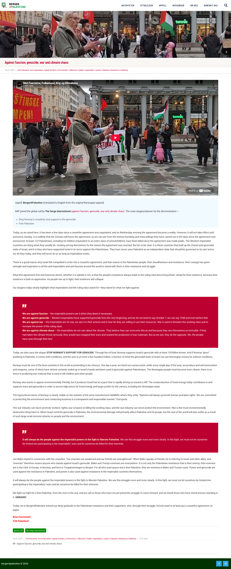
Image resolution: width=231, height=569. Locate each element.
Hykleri (81, 70)
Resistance (115, 70)
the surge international (35, 530)
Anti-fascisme (23, 70)
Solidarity (124, 70)
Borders (53, 70)
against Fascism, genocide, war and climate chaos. (98, 211)
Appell (46, 70)
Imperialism (89, 70)
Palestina (106, 70)
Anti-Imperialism (36, 70)
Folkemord (73, 70)
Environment (62, 70)
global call (18, 530)
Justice (98, 70)
